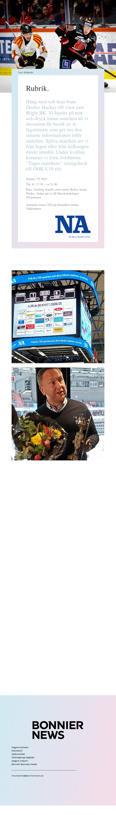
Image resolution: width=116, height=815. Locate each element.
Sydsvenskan (18, 754)
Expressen (17, 750)
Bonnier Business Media (24, 764)
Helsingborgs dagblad (23, 757)
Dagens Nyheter (20, 747)
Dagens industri (20, 761)
